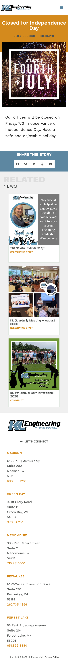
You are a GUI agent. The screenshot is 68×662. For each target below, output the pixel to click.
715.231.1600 (16, 563)
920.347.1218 (16, 522)
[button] (61, 7)
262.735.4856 (17, 604)
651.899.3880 (17, 645)
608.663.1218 (16, 481)
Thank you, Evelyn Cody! (27, 248)
